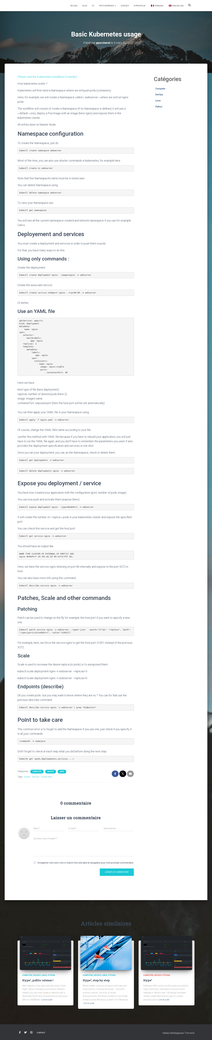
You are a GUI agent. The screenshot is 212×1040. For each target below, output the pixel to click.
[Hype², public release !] (45, 953)
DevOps (50, 771)
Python (158, 106)
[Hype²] (166, 953)
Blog (84, 6)
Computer (36, 771)
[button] (115, 6)
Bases (27, 776)
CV (93, 6)
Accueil (74, 6)
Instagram (31, 1032)
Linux (62, 771)
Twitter (25, 1032)
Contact (125, 6)
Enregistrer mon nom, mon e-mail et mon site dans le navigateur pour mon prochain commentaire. (86, 862)
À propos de (140, 6)
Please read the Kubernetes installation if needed (47, 76)
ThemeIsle (189, 1033)
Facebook (20, 1032)
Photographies (106, 6)
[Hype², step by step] (106, 953)
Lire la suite (47, 999)
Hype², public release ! (37, 980)
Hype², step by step (96, 980)
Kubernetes (46, 776)
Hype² (147, 980)
